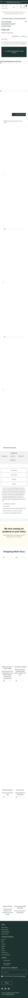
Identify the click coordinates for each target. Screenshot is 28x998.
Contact (3, 944)
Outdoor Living (4, 929)
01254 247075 (7, 960)
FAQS (2, 948)
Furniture (15, 12)
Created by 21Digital (10, 994)
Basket (25, 7)
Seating (20, 12)
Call (21, 7)
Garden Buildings (5, 931)
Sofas (23, 12)
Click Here (22, 43)
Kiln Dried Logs (4, 933)
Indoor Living (8, 12)
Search (6, 8)
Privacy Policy (4, 952)
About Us (3, 939)
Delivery (3, 946)
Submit (7, 983)
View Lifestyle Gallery (9, 447)
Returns (3, 950)
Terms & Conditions (5, 954)
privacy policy (22, 976)
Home (3, 12)
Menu (2, 8)
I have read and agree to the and (14, 976)
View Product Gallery (7, 18)
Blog (2, 941)
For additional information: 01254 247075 (14, 51)
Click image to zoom (20, 114)
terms (16, 976)
